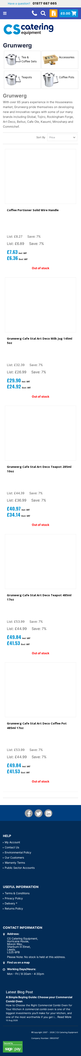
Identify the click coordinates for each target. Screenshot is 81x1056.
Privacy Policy (14, 898)
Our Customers (14, 857)
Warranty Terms (15, 862)
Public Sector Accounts (20, 867)
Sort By (40, 137)
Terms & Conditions (17, 893)
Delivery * (11, 903)
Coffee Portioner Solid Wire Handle (33, 210)
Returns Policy (14, 908)
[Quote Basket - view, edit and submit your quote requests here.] (53, 13)
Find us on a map (18, 962)
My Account (12, 842)
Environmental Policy (18, 852)
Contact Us (12, 847)
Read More (64, 1017)
